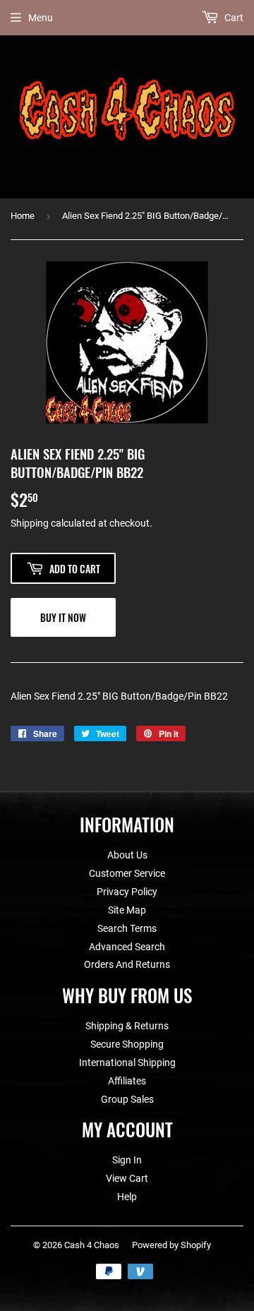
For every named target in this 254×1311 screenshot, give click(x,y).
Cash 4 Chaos (91, 1245)
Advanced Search (127, 946)
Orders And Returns (127, 964)
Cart (232, 17)
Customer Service (127, 873)
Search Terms (127, 928)
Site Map (127, 910)
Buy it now (63, 617)
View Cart (127, 1178)
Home (23, 215)
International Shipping (127, 1062)
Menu (40, 17)
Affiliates (127, 1080)
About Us (127, 855)
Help (127, 1196)
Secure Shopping (127, 1044)
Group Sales (127, 1099)
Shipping (30, 523)
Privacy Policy (127, 891)
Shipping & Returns (127, 1025)
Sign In (127, 1160)
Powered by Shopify (171, 1245)
